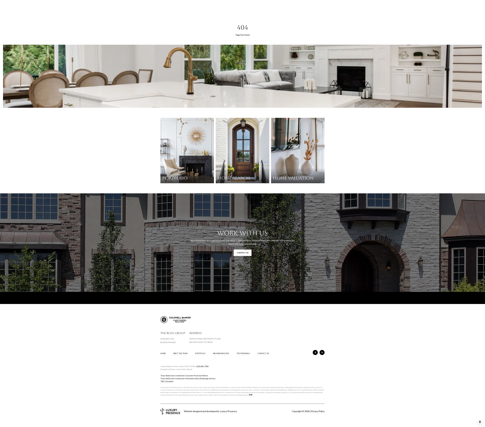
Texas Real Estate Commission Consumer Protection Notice (184, 375)
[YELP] (322, 352)
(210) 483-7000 (202, 366)
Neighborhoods (221, 353)
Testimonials (243, 353)
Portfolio (200, 353)
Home (163, 353)
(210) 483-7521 (167, 338)
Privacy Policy (318, 411)
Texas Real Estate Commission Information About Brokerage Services (187, 378)
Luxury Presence (228, 411)
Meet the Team (180, 353)
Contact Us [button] (242, 253)
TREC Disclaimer (167, 381)
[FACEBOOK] (315, 352)
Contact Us (263, 353)
